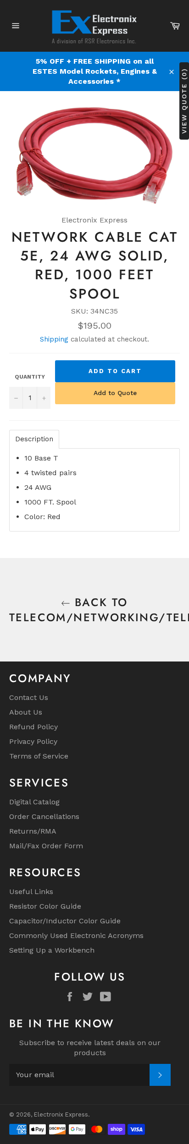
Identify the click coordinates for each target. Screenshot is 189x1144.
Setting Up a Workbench (51, 950)
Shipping (54, 339)
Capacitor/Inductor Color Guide (65, 920)
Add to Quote (115, 392)
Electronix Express (61, 1114)
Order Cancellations (44, 816)
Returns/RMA (32, 831)
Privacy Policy (33, 741)
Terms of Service (38, 756)
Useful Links (31, 891)
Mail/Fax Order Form (46, 845)
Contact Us (28, 697)
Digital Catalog (34, 801)
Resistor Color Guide (45, 906)
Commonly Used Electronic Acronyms (76, 935)
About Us (25, 712)
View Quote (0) (184, 101)
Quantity (30, 377)
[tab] (34, 439)
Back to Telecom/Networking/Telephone (94, 610)
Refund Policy (33, 726)
